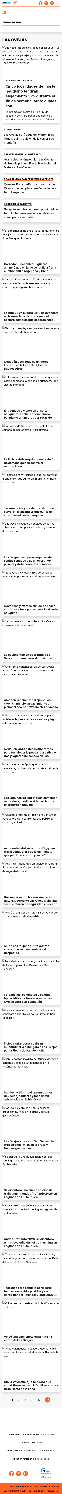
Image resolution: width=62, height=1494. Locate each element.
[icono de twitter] (46, 3)
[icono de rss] (58, 3)
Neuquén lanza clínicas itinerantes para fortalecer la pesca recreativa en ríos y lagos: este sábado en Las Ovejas (31, 754)
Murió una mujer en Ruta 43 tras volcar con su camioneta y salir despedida (26, 949)
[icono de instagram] (52, 3)
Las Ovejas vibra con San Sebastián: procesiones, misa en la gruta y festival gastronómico (29, 1145)
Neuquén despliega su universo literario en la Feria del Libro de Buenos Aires (26, 365)
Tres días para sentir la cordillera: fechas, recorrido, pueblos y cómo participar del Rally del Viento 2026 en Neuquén (31, 1293)
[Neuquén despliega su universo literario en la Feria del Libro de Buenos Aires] (31, 342)
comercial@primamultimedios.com (31, 1434)
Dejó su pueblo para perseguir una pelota (28, 179)
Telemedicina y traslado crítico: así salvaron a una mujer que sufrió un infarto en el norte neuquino (29, 512)
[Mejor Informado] (31, 13)
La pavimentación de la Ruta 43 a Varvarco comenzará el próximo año (29, 656)
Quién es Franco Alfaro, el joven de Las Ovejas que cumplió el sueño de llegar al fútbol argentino (30, 188)
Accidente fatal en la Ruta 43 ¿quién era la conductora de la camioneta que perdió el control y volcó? (29, 851)
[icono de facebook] (40, 3)
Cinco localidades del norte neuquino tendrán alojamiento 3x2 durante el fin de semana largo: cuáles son (31, 96)
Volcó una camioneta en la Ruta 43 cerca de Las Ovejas (28, 1338)
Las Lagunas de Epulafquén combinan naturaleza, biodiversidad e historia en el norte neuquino (30, 801)
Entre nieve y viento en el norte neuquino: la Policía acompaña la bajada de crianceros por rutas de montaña (28, 416)
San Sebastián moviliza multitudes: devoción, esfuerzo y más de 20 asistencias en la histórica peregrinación (28, 1098)
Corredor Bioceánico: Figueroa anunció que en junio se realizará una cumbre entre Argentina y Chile (30, 267)
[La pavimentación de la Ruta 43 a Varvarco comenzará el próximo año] (31, 635)
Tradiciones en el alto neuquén (22, 154)
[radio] (6, 3)
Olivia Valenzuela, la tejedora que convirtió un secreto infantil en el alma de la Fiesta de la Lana (31, 1385)
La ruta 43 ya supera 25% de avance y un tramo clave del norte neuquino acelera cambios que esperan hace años (31, 318)
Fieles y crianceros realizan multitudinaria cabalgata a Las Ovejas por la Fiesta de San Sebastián (30, 1047)
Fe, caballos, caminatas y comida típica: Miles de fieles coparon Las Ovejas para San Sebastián (28, 998)
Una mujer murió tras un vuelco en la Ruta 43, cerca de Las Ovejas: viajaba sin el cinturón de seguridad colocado (30, 900)
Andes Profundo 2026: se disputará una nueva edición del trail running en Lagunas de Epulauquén (30, 1242)
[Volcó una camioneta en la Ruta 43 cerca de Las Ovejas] (31, 1317)
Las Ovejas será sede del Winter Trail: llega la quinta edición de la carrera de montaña (29, 138)
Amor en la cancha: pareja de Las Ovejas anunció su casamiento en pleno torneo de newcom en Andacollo (31, 703)
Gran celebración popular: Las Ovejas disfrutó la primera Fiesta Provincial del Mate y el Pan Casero (30, 163)
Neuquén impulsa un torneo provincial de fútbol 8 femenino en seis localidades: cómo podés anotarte (31, 213)
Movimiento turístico (19, 80)
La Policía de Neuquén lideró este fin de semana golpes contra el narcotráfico (29, 463)
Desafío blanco (13, 129)
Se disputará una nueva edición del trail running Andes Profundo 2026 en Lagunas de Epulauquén (30, 1193)
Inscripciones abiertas (18, 204)
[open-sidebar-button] (4, 13)
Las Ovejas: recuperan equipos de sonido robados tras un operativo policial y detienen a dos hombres (28, 560)
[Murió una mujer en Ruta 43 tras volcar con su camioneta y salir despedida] (31, 927)
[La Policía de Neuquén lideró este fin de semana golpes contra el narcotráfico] (31, 440)
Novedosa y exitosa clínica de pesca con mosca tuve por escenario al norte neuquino (31, 609)
